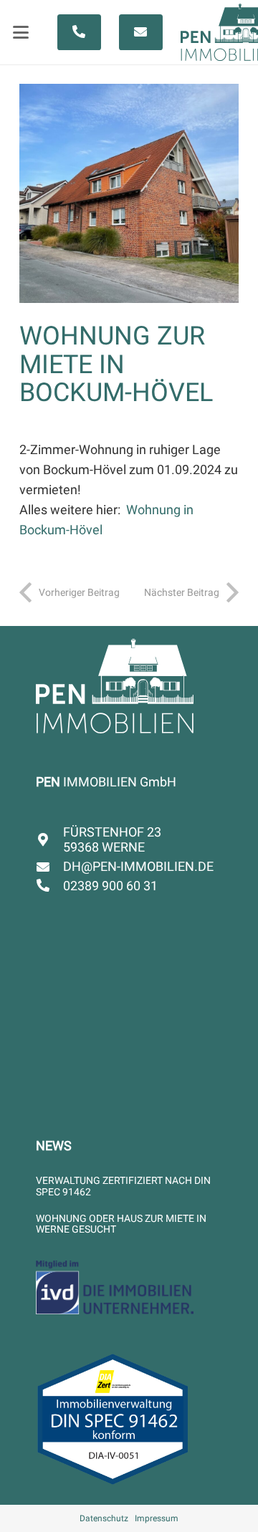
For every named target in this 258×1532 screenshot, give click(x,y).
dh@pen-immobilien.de (138, 866)
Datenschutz (104, 1518)
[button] (21, 32)
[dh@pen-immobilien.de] (49, 866)
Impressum (156, 1518)
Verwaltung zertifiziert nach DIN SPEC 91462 (123, 1186)
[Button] (79, 32)
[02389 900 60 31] (49, 885)
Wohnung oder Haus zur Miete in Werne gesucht (121, 1224)
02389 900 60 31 (110, 885)
